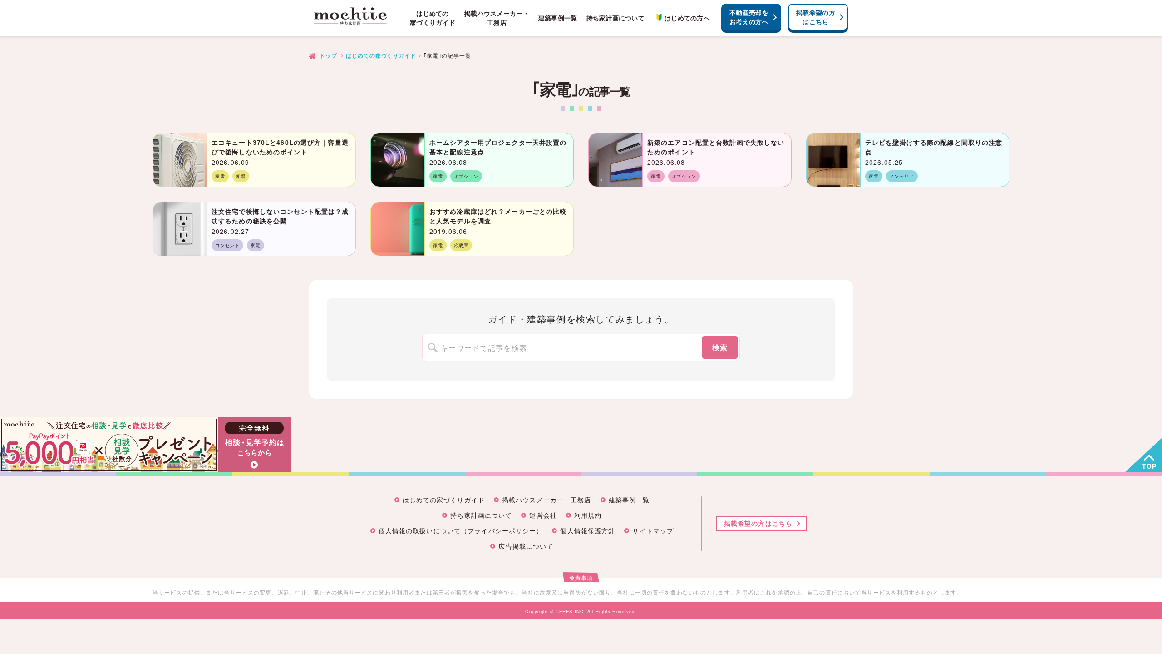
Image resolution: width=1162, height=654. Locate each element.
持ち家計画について (615, 18)
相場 (241, 176)
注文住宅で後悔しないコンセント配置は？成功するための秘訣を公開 (280, 216)
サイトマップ (653, 531)
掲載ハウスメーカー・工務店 (496, 18)
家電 (220, 176)
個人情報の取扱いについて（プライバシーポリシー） (461, 531)
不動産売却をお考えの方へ (748, 17)
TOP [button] (1149, 466)
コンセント (227, 245)
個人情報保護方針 (587, 531)
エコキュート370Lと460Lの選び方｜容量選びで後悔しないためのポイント (280, 147)
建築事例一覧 (557, 18)
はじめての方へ (687, 18)
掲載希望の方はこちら (815, 17)
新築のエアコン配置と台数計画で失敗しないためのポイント (715, 147)
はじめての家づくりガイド (432, 18)
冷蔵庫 (461, 245)
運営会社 (542, 516)
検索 (720, 347)
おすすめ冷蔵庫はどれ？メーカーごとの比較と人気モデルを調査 (497, 216)
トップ (328, 55)
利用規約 (587, 516)
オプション (466, 176)
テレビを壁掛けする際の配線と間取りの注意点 (933, 147)
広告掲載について (525, 546)
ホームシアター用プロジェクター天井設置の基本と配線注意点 (497, 147)
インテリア (902, 176)
